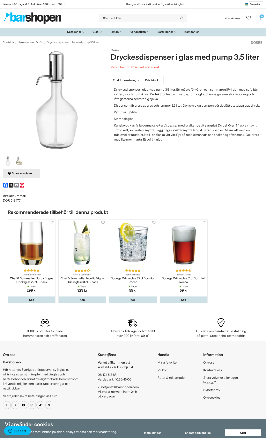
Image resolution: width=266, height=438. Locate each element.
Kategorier (74, 32)
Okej (243, 432)
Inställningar (152, 432)
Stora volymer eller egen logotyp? (220, 380)
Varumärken (138, 32)
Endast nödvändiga (198, 432)
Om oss (208, 362)
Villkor (162, 370)
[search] (181, 18)
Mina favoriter (168, 362)
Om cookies (211, 397)
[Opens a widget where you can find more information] (17, 431)
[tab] (127, 80)
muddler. (137, 135)
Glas (95, 32)
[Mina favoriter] (248, 18)
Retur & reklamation (172, 378)
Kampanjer (191, 32)
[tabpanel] (187, 118)
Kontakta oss (232, 18)
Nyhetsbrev (211, 390)
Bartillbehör (165, 32)
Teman (114, 32)
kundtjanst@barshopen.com (118, 387)
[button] (31, 299)
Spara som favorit (23, 173)
